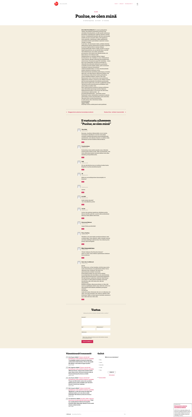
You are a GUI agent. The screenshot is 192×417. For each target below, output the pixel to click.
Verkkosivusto (84, 332)
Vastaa (83, 142)
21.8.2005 (99, 20)
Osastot (116, 3)
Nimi (83, 327)
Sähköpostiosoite (99, 327)
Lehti (70, 414)
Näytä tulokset (112, 375)
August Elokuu (91, 20)
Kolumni (96, 11)
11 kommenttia (106, 20)
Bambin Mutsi (101, 365)
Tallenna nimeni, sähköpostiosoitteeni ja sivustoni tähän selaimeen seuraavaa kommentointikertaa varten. (95, 338)
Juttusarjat (121, 3)
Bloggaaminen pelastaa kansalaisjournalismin (180, 406)
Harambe (100, 362)
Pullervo (100, 370)
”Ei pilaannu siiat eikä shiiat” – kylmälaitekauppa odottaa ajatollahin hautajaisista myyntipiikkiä (81, 358)
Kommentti (84, 317)
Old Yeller (100, 367)
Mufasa (100, 359)
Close (191, 404)
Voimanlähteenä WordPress (76, 414)
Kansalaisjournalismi (128, 3)
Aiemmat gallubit (102, 377)
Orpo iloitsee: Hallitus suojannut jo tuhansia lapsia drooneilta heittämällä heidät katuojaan (81, 399)
